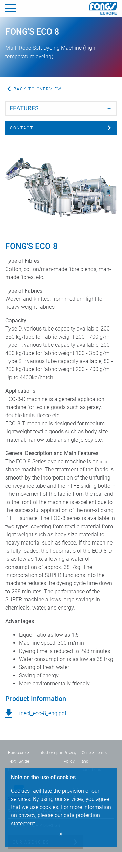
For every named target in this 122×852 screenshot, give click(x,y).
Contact (21, 128)
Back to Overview (38, 89)
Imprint (58, 752)
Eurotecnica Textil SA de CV (18, 761)
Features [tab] (24, 108)
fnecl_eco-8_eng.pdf (42, 713)
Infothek (46, 752)
